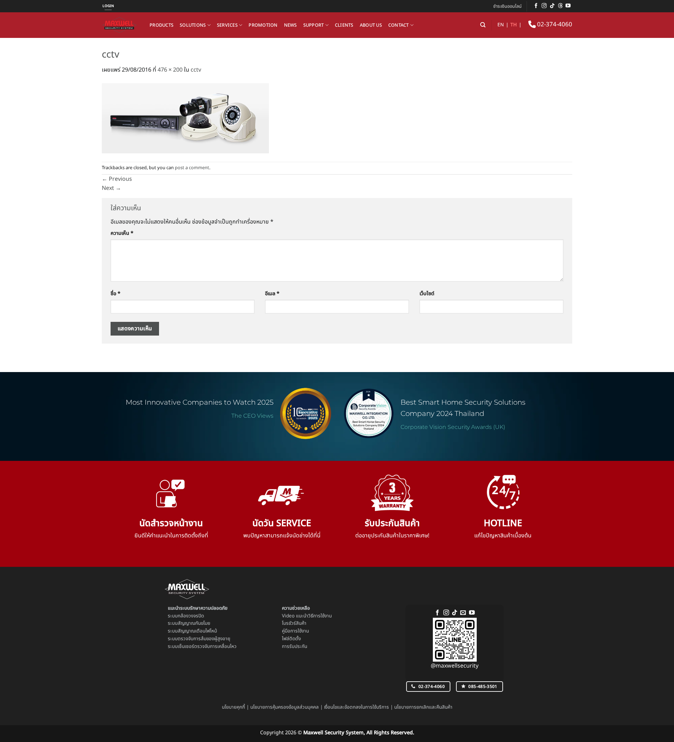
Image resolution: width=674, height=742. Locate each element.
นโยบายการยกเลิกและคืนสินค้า (423, 707)
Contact (398, 25)
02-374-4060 (554, 24)
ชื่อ (115, 293)
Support (313, 25)
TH (513, 24)
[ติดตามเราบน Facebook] (536, 6)
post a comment (192, 167)
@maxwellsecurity (454, 666)
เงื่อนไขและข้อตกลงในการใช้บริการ (356, 707)
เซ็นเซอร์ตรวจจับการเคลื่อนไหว (207, 646)
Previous (117, 179)
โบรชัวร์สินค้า (294, 623)
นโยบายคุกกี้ (233, 707)
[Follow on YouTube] (568, 6)
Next (111, 188)
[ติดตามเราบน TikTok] (552, 6)
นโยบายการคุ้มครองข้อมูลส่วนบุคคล (284, 707)
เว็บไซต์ (426, 293)
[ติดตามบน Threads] (560, 6)
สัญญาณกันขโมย (194, 623)
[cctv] (185, 118)
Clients (344, 25)
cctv (196, 70)
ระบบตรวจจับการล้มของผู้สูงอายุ (199, 638)
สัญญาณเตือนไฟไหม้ (197, 631)
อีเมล (272, 293)
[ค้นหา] (482, 25)
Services (227, 25)
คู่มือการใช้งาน (295, 631)
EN (500, 24)
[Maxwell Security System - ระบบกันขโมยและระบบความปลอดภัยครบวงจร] (120, 25)
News (290, 25)
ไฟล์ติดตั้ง (291, 638)
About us (371, 25)
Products (161, 25)
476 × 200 (170, 70)
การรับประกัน (294, 646)
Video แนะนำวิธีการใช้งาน (307, 616)
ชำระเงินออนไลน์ (507, 6)
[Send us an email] (463, 613)
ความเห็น (122, 233)
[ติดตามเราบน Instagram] (544, 6)
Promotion (263, 25)
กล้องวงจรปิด (191, 616)
